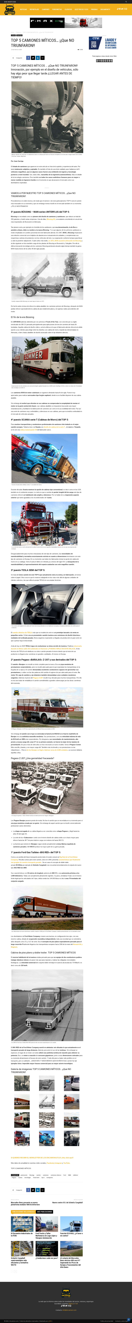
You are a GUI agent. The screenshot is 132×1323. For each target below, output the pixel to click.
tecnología (28, 1177)
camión (38, 1175)
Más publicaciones (44, 1212)
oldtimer (75, 1175)
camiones (45, 1175)
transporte (50, 1177)
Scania (20, 1177)
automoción (24, 1175)
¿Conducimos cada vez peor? (47, 1258)
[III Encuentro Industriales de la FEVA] (22, 1224)
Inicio (12, 32)
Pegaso (14, 1177)
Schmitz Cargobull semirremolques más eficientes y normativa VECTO (19, 1261)
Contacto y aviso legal (121, 1321)
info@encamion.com (69, 1310)
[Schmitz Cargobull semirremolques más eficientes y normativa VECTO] (22, 1248)
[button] (126, 1)
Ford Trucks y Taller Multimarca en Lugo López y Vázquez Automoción (46, 1235)
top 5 (43, 1177)
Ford (64, 1175)
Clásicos (18, 32)
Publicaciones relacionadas (23, 1212)
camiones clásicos (56, 1175)
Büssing (32, 1175)
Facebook (50, 1163)
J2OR (50, 1321)
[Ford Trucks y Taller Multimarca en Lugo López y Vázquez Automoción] (47, 1224)
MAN (69, 1175)
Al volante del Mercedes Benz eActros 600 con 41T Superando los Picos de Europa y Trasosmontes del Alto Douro (70, 1262)
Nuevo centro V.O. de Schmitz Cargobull (67, 1203)
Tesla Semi (36, 1177)
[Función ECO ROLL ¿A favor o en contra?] (71, 1224)
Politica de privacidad (106, 1321)
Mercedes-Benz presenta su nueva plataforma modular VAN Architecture (25, 1204)
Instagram (58, 1163)
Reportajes (19, 35)
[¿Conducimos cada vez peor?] (47, 1248)
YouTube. (66, 1163)
